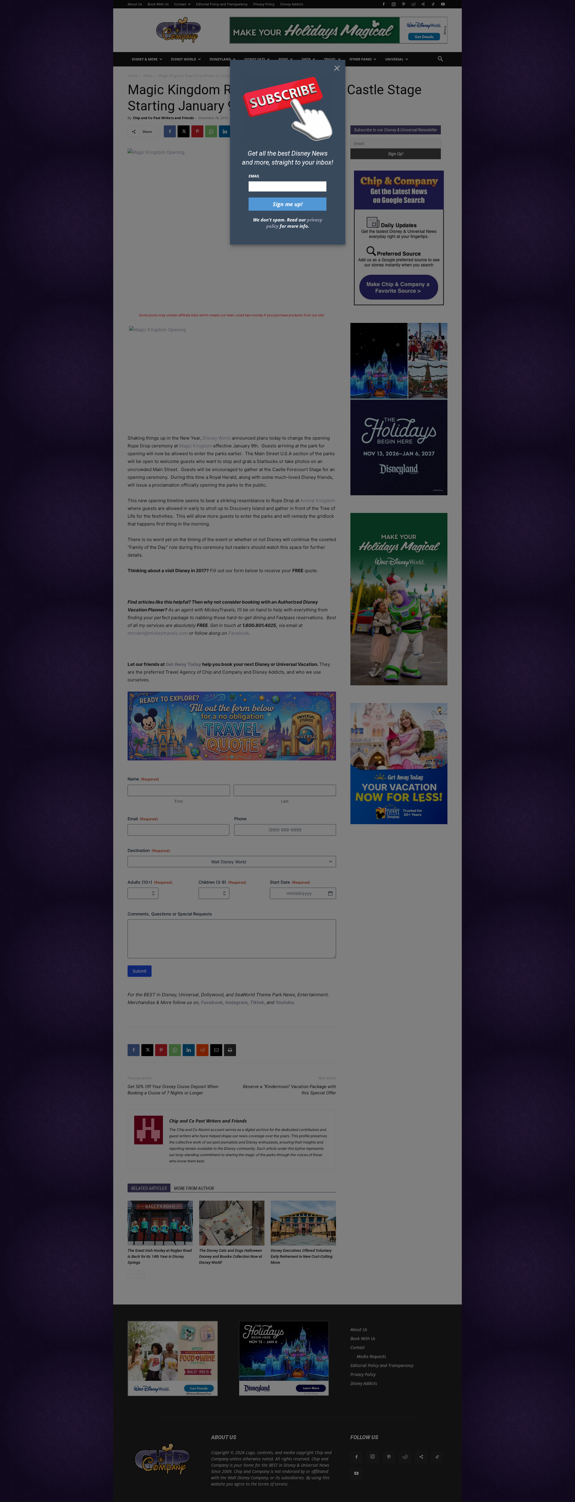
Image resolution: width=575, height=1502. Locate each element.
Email (254, 176)
